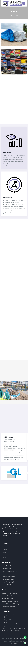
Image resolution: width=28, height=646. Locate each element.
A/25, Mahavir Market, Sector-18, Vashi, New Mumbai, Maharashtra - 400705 (14, 630)
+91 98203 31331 (18, 617)
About (17, 15)
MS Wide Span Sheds (7, 598)
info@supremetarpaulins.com (10, 622)
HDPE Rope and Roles (8, 579)
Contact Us (5, 557)
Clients (4, 552)
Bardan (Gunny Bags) (8, 582)
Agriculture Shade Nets (8, 576)
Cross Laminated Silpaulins (9, 571)
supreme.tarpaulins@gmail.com (10, 624)
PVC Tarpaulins (6, 574)
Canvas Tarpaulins (7, 566)
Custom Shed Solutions (8, 606)
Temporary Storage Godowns (10, 601)
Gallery (4, 555)
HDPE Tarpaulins (6, 568)
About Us (4, 549)
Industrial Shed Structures (9, 596)
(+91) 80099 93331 (10, 507)
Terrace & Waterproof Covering (10, 604)
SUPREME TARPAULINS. (19, 638)
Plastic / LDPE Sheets (8, 585)
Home (11, 15)
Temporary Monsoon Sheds (9, 593)
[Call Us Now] (25, 637)
